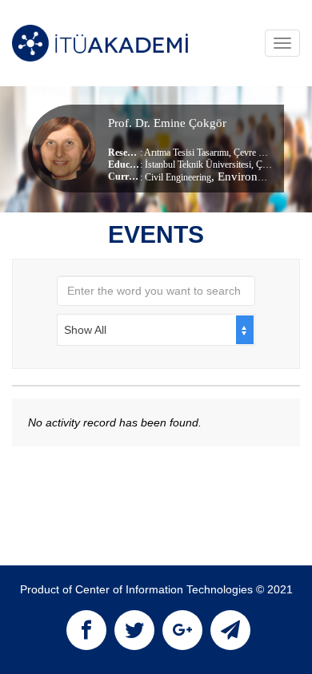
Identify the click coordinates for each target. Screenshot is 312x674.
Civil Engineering (178, 177)
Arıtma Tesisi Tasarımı (186, 152)
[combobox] (156, 330)
